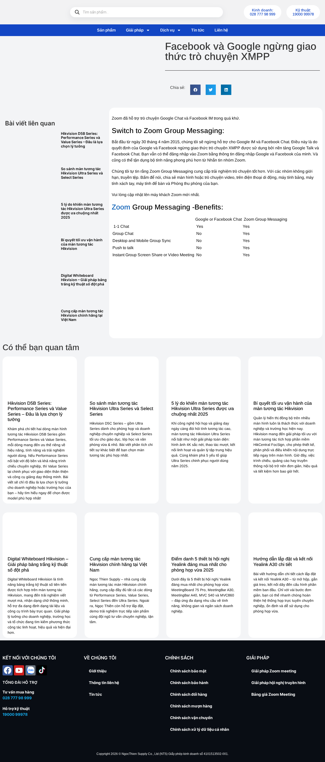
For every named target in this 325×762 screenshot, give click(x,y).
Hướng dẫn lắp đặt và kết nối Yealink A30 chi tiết (283, 561)
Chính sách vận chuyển (191, 717)
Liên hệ (221, 30)
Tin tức (197, 30)
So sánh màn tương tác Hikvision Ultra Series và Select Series (82, 173)
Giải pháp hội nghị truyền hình (278, 682)
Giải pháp (134, 30)
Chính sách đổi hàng (188, 694)
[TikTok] (42, 670)
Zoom (121, 207)
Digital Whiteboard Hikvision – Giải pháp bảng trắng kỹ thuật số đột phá (84, 279)
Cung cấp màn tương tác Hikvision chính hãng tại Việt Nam (82, 315)
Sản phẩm (106, 30)
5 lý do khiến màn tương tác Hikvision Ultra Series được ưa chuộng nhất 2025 (82, 210)
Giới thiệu (97, 671)
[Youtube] (19, 670)
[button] (195, 90)
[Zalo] (30, 670)
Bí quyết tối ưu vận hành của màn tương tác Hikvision (82, 244)
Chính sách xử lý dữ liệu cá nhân (199, 729)
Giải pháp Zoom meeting (273, 671)
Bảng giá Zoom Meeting (273, 694)
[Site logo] (30, 12)
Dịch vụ (167, 30)
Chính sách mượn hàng (191, 706)
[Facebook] (8, 670)
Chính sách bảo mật (188, 671)
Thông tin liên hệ (104, 682)
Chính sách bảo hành (189, 682)
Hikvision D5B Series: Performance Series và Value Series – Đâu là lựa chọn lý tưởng (82, 139)
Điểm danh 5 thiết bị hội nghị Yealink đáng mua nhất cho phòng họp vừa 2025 (200, 564)
